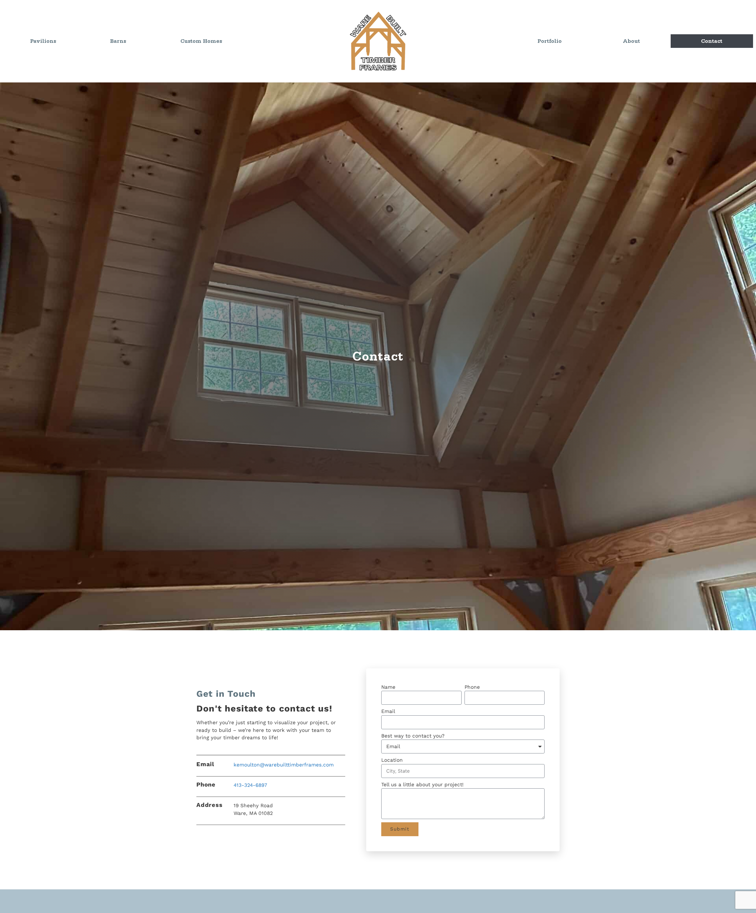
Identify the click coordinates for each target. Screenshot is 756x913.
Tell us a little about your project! (422, 784)
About (631, 41)
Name (388, 687)
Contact (711, 41)
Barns (118, 41)
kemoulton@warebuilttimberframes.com (284, 765)
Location (392, 760)
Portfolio (549, 41)
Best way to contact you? (412, 736)
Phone (472, 687)
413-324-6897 (250, 785)
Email (388, 711)
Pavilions (43, 41)
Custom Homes (201, 41)
